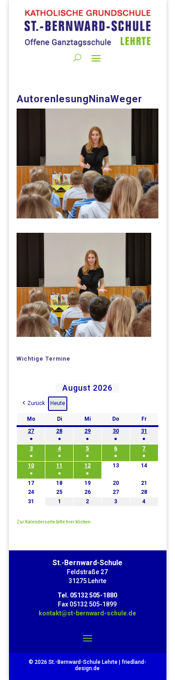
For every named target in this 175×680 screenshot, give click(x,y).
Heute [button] (57, 403)
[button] (33, 403)
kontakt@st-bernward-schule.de (87, 613)
